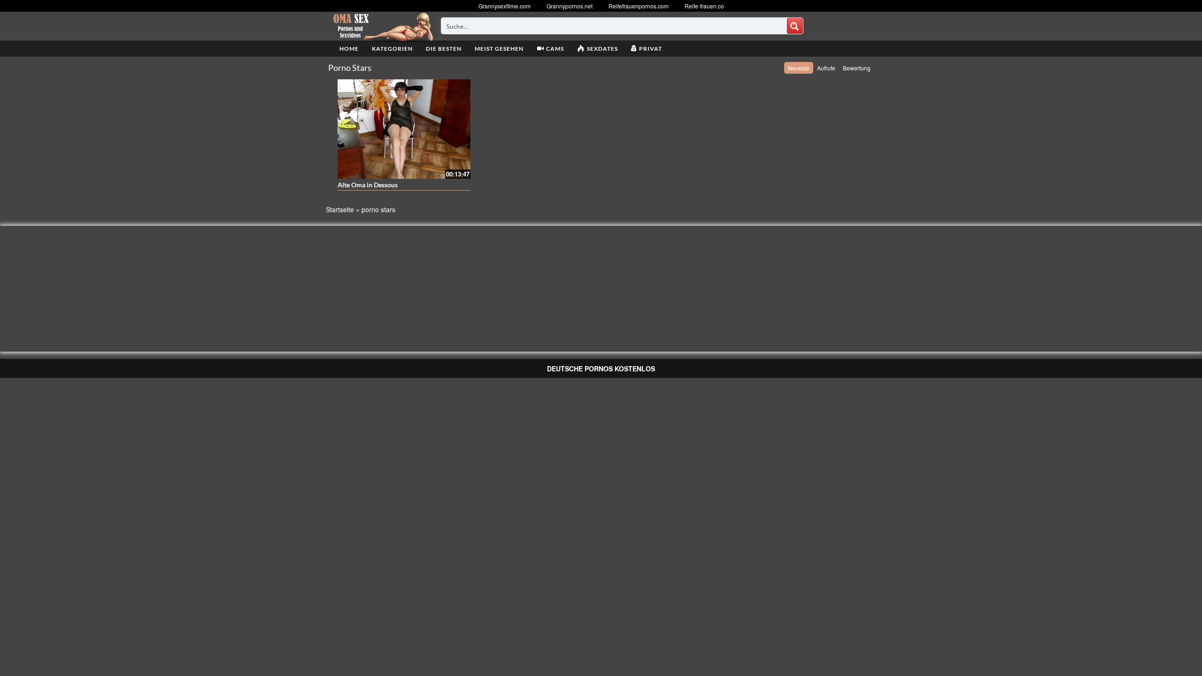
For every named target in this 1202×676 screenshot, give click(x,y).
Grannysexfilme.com (504, 6)
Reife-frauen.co (704, 6)
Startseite (340, 209)
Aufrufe (826, 68)
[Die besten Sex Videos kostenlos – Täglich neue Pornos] (382, 26)
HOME (349, 48)
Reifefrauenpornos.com (639, 6)
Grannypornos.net (570, 6)
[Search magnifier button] (795, 26)
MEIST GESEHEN (499, 48)
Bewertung (857, 68)
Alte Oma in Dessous (368, 185)
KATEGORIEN (392, 48)
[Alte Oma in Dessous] (404, 129)
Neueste (798, 68)
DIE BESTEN (444, 48)
